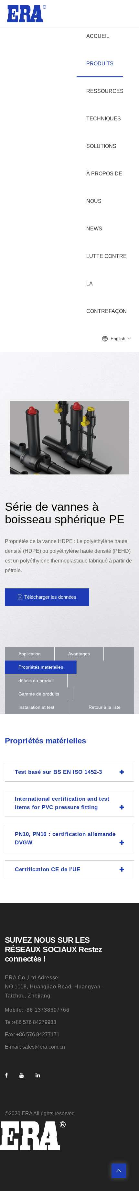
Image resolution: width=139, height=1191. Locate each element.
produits (99, 63)
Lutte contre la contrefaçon (106, 283)
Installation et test (36, 707)
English (118, 338)
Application (29, 653)
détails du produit (36, 680)
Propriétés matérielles (40, 667)
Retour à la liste (105, 707)
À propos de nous (104, 187)
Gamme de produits (38, 693)
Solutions (101, 146)
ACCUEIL (97, 36)
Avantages (79, 653)
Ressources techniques (104, 104)
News (94, 228)
